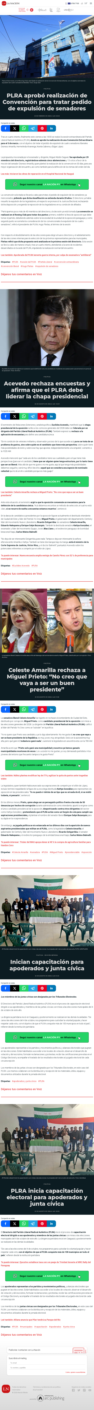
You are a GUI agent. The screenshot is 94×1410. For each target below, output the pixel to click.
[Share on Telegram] (33, 128)
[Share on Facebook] (5, 128)
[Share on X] (14, 128)
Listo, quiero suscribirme (75, 1372)
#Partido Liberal (45, 262)
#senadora (35, 852)
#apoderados (55, 1326)
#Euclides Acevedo (21, 565)
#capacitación (40, 1326)
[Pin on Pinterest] (42, 128)
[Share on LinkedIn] (51, 128)
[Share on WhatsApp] (23, 128)
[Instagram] (84, 1390)
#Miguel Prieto (56, 852)
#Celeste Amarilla (20, 852)
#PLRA (15, 262)
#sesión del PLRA (28, 262)
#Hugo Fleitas (27, 266)
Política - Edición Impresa (47, 955)
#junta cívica (69, 1326)
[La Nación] (10, 3)
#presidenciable (72, 852)
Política (47, 89)
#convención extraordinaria (66, 262)
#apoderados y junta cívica (24, 1081)
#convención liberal (10, 266)
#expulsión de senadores (46, 266)
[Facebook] (73, 1390)
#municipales (26, 1326)
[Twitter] (79, 1390)
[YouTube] (90, 1390)
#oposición (86, 852)
